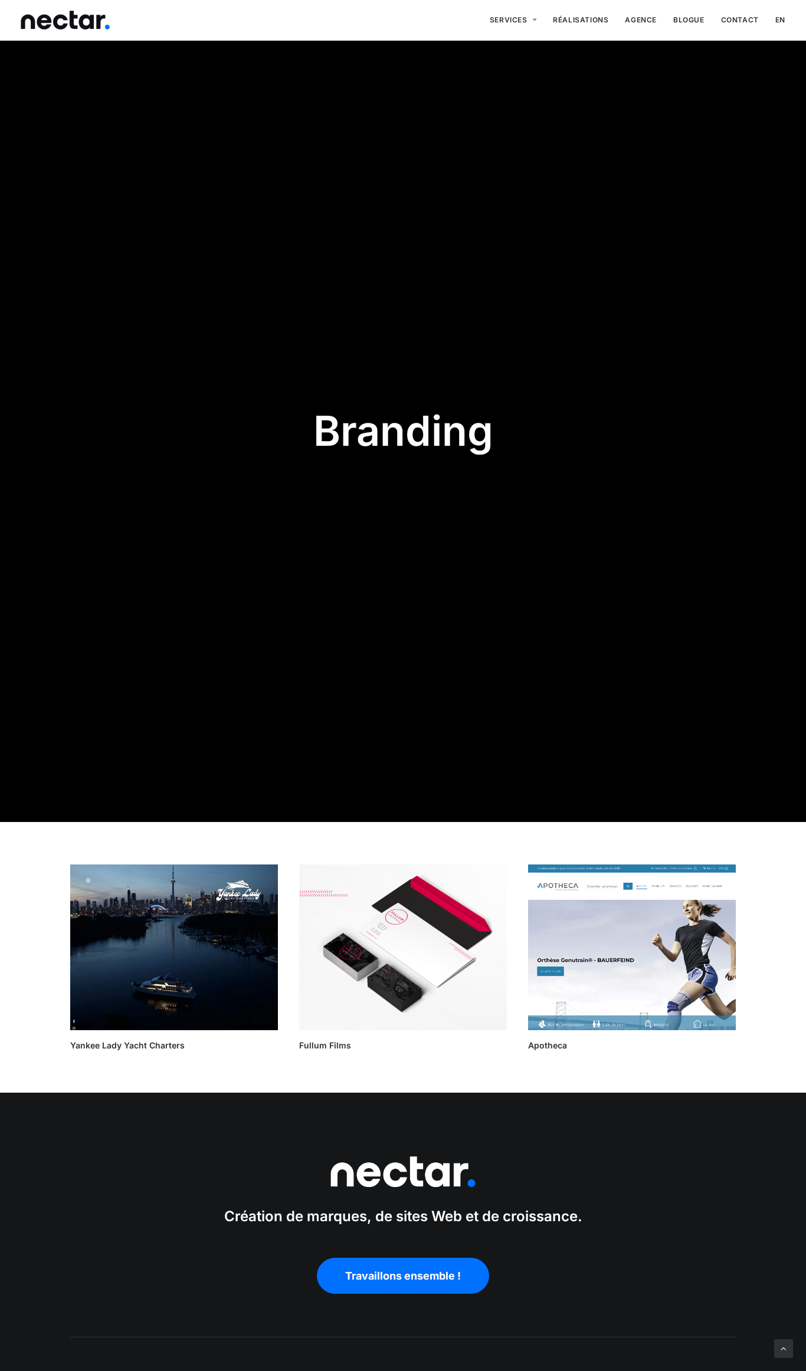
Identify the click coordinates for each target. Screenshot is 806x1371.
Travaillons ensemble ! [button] (403, 1276)
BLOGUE (689, 19)
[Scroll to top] (783, 1347)
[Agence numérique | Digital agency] (65, 20)
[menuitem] (513, 20)
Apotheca (547, 1045)
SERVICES (508, 19)
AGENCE (641, 19)
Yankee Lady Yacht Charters (127, 1045)
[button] (174, 947)
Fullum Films (325, 1045)
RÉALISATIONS (580, 19)
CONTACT (740, 19)
